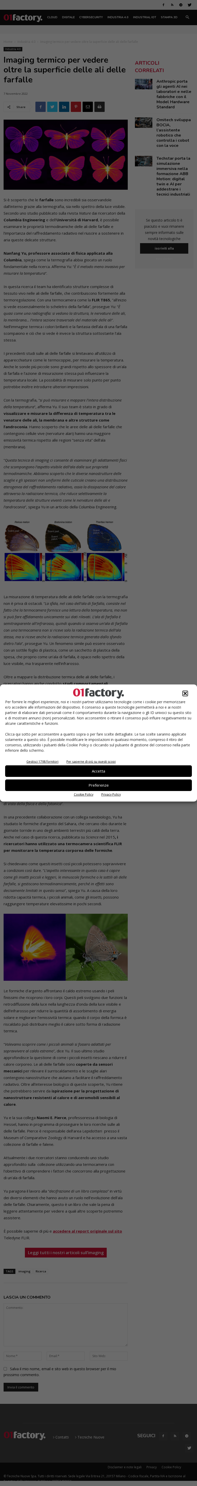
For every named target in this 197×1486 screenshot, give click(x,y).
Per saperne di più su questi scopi (91, 761)
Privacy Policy (111, 794)
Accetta (98, 771)
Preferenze (98, 785)
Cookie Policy (83, 794)
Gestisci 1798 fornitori (42, 761)
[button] (185, 693)
